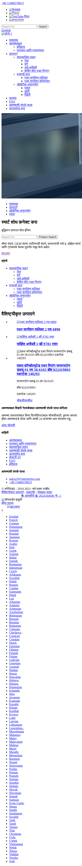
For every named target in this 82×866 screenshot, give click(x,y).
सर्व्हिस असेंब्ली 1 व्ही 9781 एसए (37, 344)
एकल (27, 87)
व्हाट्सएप (15, 506)
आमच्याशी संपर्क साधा (20, 105)
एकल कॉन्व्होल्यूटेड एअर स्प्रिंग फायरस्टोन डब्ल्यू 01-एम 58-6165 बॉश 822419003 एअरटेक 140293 (43, 370)
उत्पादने (13, 207)
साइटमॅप (30, 492)
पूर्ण (26, 64)
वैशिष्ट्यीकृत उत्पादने (13, 492)
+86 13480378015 (13, 3)
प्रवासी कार (23, 74)
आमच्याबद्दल (15, 43)
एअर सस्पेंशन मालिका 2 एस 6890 (38, 329)
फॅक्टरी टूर (15, 457)
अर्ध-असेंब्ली (30, 67)
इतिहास (21, 47)
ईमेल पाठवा (8, 503)
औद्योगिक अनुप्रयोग (27, 84)
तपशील (28, 400)
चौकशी (20, 400)
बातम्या (13, 98)
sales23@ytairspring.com (24, 478)
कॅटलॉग (6, 253)
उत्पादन (13, 53)
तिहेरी (27, 94)
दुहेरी (27, 91)
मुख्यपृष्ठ (13, 40)
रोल (26, 60)
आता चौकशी (8, 425)
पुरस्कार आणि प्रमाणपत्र (30, 50)
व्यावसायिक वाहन (26, 57)
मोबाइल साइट (45, 492)
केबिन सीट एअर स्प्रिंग (36, 70)
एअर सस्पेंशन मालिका (36, 77)
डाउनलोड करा (17, 108)
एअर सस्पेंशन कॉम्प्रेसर (37, 81)
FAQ (12, 101)
